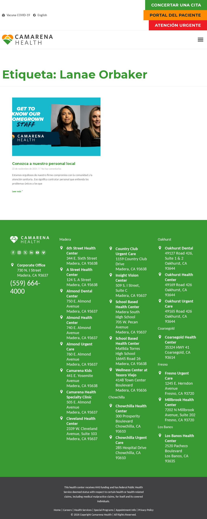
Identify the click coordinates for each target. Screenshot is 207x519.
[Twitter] (25, 252)
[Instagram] (19, 252)
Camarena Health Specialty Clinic (81, 394)
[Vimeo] (43, 252)
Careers (67, 510)
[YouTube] (37, 252)
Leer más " (17, 191)
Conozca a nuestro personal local (43, 163)
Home (57, 510)
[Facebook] (13, 252)
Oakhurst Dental (179, 248)
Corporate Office (31, 265)
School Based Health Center (127, 304)
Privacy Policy (145, 510)
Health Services (83, 510)
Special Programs (103, 510)
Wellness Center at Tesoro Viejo (131, 372)
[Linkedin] (31, 252)
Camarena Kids (79, 370)
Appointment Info (126, 510)
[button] (200, 39)
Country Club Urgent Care (127, 251)
